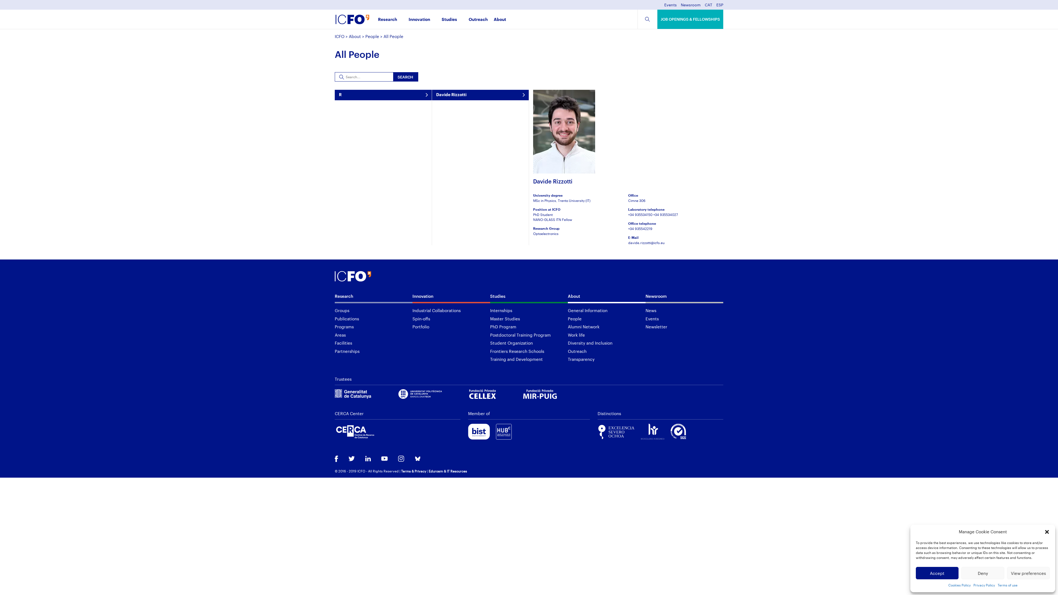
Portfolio (420, 326)
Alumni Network (584, 326)
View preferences (1028, 573)
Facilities (343, 342)
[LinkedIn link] (368, 459)
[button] (1047, 532)
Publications (347, 318)
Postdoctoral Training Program (520, 334)
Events (670, 5)
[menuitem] (708, 6)
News (651, 310)
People (372, 36)
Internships (501, 310)
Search (405, 77)
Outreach (478, 20)
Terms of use (1007, 585)
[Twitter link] (352, 459)
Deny (983, 573)
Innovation (419, 20)
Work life (576, 334)
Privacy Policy (984, 585)
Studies (449, 20)
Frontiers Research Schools (517, 351)
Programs (344, 326)
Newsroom (691, 5)
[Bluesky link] (418, 459)
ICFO (339, 36)
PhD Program (503, 326)
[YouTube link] (384, 459)
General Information (588, 310)
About (500, 20)
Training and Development (516, 359)
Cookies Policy (959, 585)
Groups (342, 310)
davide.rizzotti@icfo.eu (646, 243)
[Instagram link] (401, 459)
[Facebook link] (336, 459)
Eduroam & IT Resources (448, 471)
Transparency (581, 359)
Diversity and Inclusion (590, 342)
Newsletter (656, 326)
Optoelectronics (545, 234)
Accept (937, 573)
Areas (340, 334)
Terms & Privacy (413, 471)
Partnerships (347, 351)
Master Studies (505, 318)
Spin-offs (421, 318)
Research (387, 20)
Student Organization (511, 342)
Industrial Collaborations (436, 310)
